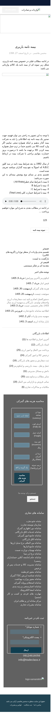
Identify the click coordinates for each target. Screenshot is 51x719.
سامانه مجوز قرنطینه (31, 572)
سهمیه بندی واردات (40, 316)
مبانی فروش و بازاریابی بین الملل (33, 382)
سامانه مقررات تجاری (30, 604)
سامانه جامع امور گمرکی (29, 535)
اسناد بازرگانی (42, 344)
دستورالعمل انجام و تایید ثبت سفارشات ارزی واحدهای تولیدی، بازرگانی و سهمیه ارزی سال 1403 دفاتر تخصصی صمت (28, 302)
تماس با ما (37, 705)
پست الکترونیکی (31, 637)
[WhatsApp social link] (24, 3)
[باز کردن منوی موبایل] (47, 10)
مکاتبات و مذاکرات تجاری (37, 387)
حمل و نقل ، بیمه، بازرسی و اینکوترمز (26, 41)
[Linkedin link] (27, 3)
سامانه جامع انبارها (32, 546)
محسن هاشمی (39, 53)
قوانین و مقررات (16, 705)
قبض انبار (44, 283)
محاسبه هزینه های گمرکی (22, 478)
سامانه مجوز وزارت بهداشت (28, 579)
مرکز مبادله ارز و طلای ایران (27, 601)
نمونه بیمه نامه (39, 230)
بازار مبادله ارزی (41, 321)
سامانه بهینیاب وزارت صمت (28, 550)
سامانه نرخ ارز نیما (32, 553)
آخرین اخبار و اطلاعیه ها (37, 339)
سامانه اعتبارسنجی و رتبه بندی (26, 586)
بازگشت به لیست (40, 258)
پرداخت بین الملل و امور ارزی (35, 350)
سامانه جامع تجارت (33, 521)
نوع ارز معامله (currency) (37, 415)
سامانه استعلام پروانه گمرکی (27, 583)
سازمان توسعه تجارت (31, 525)
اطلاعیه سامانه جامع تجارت (36, 311)
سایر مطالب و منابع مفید (37, 376)
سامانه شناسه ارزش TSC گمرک (25, 575)
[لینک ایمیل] (30, 3)
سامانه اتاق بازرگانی (31, 539)
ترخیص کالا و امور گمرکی (37, 355)
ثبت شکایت (28, 705)
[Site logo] (31, 10)
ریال (36, 445)
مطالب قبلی (35, 61)
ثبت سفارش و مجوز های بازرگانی (33, 360)
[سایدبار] (47, 715)
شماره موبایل (32, 627)
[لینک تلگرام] (20, 3)
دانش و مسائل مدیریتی (38, 371)
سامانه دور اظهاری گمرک (29, 528)
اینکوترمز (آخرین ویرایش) (37, 278)
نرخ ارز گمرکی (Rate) (38, 456)
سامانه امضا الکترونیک (30, 590)
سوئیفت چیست (41, 294)
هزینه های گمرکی (40, 288)
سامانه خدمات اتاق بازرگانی (28, 532)
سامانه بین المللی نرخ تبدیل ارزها (25, 543)
